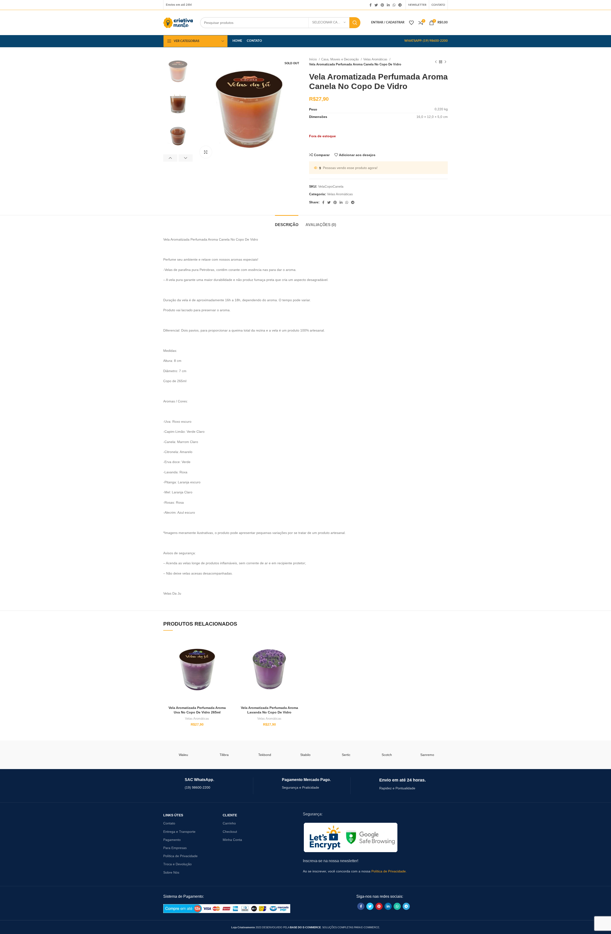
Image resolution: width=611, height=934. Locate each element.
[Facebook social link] (370, 5)
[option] (178, 71)
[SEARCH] (354, 22)
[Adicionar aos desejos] (204, 643)
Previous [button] (170, 158)
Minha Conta (232, 840)
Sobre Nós (171, 872)
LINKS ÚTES (173, 815)
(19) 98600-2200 (197, 787)
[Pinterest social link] (382, 5)
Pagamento (172, 840)
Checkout (230, 832)
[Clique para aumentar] (206, 152)
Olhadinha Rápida (204, 665)
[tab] (286, 222)
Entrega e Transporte (179, 832)
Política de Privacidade (180, 856)
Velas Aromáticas (375, 59)
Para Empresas (175, 848)
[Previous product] (435, 61)
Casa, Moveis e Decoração (340, 59)
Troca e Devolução (177, 864)
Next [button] (186, 158)
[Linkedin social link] (388, 5)
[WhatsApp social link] (394, 5)
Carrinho (229, 823)
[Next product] (445, 61)
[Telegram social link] (400, 5)
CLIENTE (230, 815)
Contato (169, 823)
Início (313, 59)
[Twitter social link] (376, 5)
